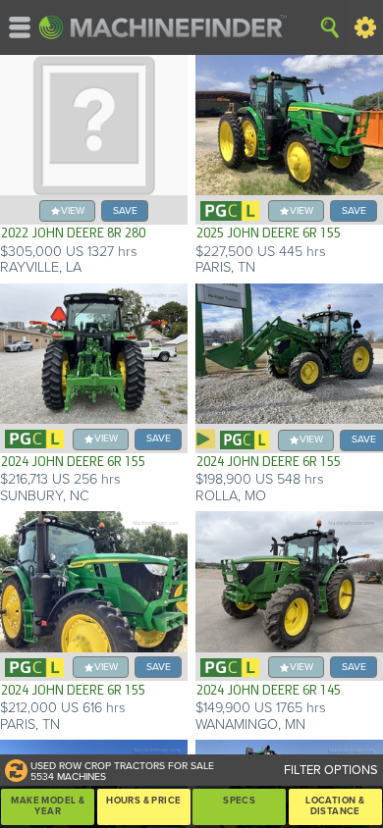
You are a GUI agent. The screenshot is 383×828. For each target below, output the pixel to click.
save (125, 210)
